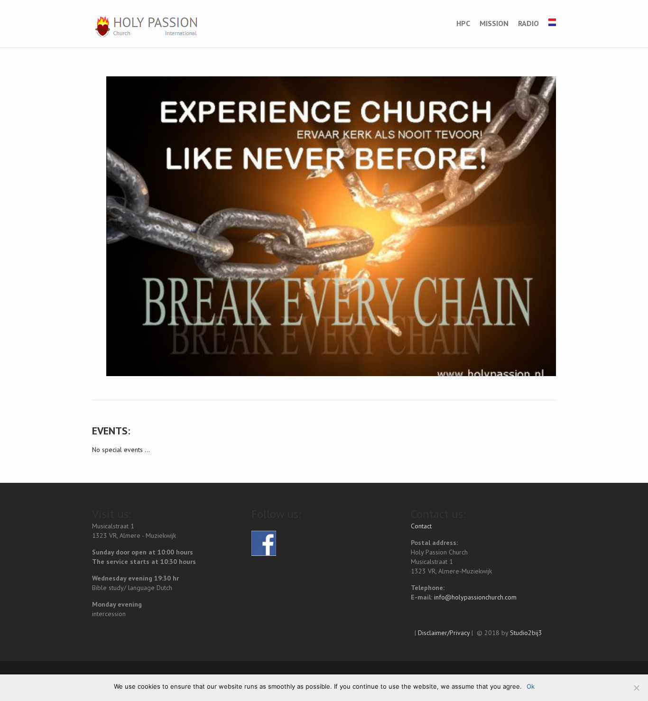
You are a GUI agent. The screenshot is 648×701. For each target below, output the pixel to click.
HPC (463, 23)
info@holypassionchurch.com (475, 597)
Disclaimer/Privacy (444, 632)
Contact (421, 526)
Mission (494, 23)
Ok (531, 686)
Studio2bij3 (526, 632)
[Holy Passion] (145, 26)
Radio (528, 23)
